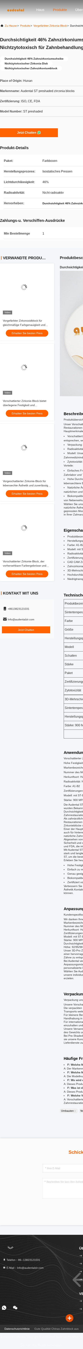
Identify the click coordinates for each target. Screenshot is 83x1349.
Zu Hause (11, 25)
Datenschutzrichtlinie (17, 1328)
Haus (40, 10)
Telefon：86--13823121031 (23, 1259)
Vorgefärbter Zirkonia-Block (50, 25)
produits (25, 25)
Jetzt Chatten (26, 132)
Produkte (60, 10)
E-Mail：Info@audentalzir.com (25, 1267)
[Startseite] (15, 9)
